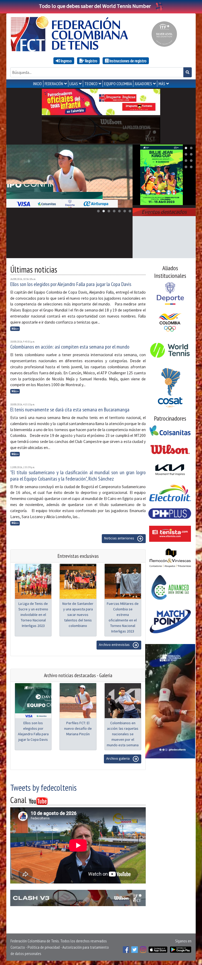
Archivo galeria (118, 758)
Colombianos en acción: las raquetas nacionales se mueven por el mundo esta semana (123, 734)
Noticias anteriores (119, 538)
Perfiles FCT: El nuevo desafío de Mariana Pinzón (78, 728)
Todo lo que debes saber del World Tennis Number (95, 6)
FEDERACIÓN (54, 83)
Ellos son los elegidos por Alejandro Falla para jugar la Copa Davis (70, 284)
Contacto (18, 947)
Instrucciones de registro (128, 60)
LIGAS (73, 83)
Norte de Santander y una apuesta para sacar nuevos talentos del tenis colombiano (77, 614)
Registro (90, 60)
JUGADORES (143, 83)
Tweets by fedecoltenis (43, 787)
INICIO (37, 83)
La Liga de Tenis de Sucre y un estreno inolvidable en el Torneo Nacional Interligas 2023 (33, 614)
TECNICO (91, 83)
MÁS (162, 83)
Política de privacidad (44, 947)
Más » (15, 328)
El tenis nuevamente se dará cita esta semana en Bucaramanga (69, 409)
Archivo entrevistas (114, 644)
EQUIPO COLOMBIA (118, 83)
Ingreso (66, 60)
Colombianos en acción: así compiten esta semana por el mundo (69, 346)
